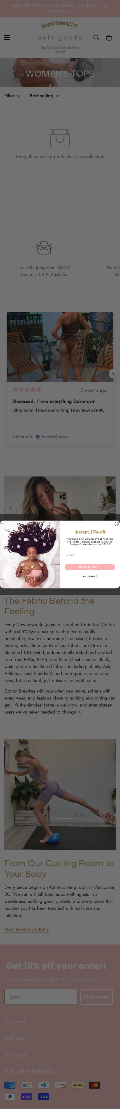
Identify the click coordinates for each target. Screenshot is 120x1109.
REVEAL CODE (90, 567)
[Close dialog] (117, 524)
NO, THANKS (90, 576)
